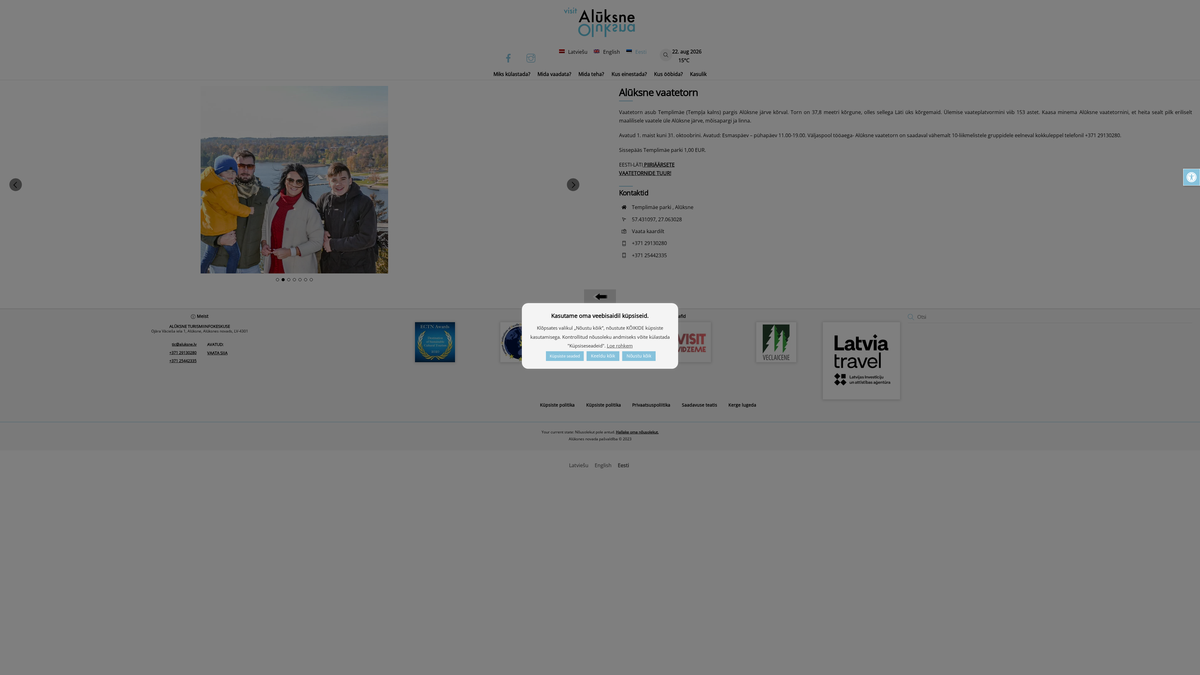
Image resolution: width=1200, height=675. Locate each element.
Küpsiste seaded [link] (565, 356)
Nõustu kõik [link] (639, 356)
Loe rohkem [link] (620, 345)
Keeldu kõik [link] (603, 356)
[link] (1191, 177)
